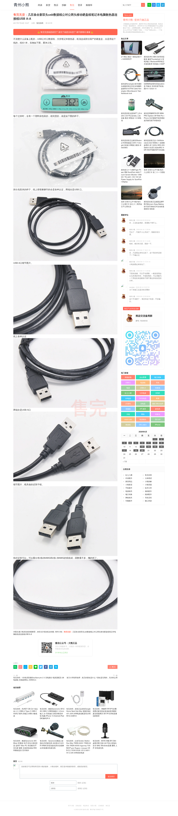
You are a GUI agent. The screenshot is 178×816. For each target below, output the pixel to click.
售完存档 (39, 23)
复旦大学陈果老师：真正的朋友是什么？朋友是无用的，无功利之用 (92, 677)
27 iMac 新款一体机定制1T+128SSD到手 (131, 57)
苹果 (157, 398)
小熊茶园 (148, 484)
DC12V (157, 419)
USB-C (128, 382)
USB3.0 (143, 388)
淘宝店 (108, 805)
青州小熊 (58, 631)
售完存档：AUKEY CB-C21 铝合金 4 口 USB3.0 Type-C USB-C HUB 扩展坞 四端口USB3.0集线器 (25, 712)
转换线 (157, 388)
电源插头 (142, 419)
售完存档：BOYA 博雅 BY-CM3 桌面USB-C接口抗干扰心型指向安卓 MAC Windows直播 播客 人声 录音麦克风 (105, 744)
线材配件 (148, 494)
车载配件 (128, 500)
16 (161, 447)
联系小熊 (93, 805)
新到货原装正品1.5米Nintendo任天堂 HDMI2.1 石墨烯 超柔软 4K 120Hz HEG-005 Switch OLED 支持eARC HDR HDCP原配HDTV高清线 (154, 145)
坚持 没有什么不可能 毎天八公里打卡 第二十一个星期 (154, 171)
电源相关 (128, 491)
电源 (128, 388)
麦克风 (157, 409)
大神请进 (148, 478)
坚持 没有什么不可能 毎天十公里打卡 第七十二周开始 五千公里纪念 (131, 204)
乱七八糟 (128, 393)
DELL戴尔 (143, 424)
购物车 (89, 4)
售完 (72, 4)
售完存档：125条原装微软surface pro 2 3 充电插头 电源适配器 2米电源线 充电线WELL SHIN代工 (38, 678)
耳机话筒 (148, 497)
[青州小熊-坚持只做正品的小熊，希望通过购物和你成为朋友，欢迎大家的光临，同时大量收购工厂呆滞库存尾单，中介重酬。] (21, 4)
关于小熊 (71, 805)
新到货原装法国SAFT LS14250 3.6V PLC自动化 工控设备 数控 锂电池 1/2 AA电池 (131, 117)
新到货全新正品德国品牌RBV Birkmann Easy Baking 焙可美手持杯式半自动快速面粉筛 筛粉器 (154, 205)
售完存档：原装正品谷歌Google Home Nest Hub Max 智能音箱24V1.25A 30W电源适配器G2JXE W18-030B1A (78, 712)
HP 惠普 (143, 409)
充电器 (142, 403)
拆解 (64, 4)
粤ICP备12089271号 (96, 809)
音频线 (128, 409)
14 (149, 447)
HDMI (157, 393)
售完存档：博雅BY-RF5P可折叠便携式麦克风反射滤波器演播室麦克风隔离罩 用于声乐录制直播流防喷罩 (105, 712)
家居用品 (128, 481)
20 (142, 450)
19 (136, 450)
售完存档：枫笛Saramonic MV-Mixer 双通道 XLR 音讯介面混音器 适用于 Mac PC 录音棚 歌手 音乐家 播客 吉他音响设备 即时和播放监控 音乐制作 (25, 745)
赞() (112, 667)
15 (155, 447)
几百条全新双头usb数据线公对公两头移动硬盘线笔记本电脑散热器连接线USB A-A (64, 632)
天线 (128, 414)
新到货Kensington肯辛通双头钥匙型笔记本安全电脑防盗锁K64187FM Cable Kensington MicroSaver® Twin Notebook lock (131, 88)
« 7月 (125, 461)
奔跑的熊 (128, 377)
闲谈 (40, 4)
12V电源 (143, 393)
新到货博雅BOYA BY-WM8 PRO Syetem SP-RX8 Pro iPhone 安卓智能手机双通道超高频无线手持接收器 (154, 117)
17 (124, 450)
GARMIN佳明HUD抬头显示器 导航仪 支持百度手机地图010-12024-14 (154, 86)
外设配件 (128, 478)
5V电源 (128, 398)
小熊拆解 (148, 481)
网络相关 (128, 497)
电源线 (142, 382)
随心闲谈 (148, 500)
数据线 (128, 424)
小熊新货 (128, 484)
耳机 (157, 382)
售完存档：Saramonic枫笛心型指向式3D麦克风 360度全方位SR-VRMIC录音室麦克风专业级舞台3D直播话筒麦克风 (52, 744)
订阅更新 (101, 805)
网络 (143, 414)
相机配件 (148, 491)
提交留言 (111, 776)
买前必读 (78, 805)
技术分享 (148, 488)
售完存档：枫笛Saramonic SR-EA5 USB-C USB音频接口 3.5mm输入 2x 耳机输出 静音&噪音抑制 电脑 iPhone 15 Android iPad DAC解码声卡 (52, 713)
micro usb (128, 419)
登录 (80, 4)
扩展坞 (128, 403)
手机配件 (128, 488)
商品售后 (86, 805)
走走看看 (142, 377)
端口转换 (157, 377)
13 (142, 447)
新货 (48, 4)
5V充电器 (142, 398)
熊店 (56, 4)
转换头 (157, 414)
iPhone (157, 424)
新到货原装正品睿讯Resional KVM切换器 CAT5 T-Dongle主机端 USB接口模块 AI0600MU (131, 144)
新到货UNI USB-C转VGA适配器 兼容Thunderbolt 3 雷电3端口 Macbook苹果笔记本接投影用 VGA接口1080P (154, 60)
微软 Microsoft (157, 403)
